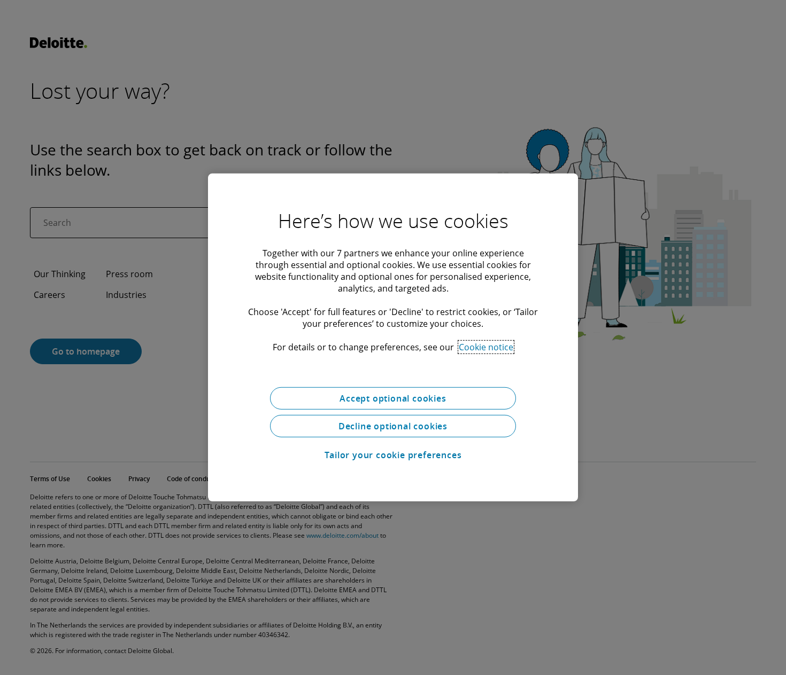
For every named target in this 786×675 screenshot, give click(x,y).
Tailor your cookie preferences (393, 455)
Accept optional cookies (393, 398)
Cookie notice (486, 347)
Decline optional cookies (393, 426)
